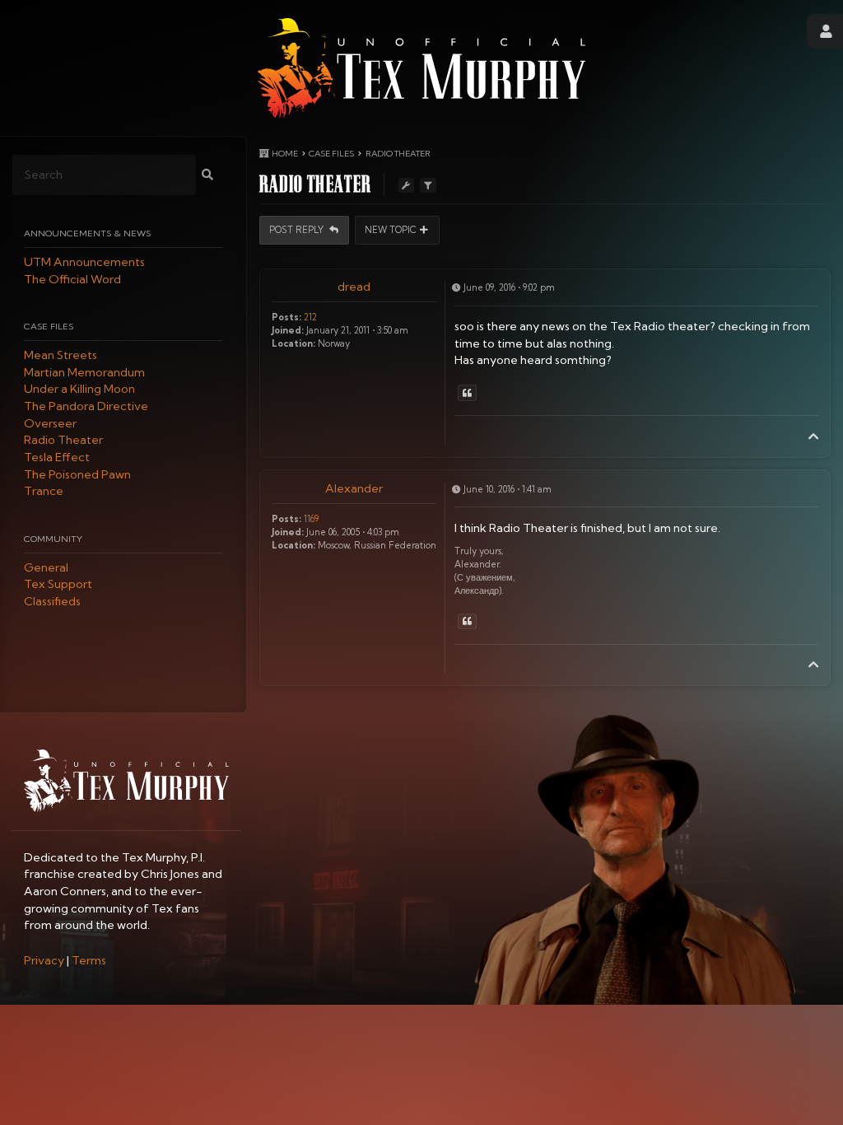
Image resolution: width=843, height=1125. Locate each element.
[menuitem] (44, 960)
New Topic (391, 230)
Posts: (286, 317)
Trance (43, 491)
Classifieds (52, 601)
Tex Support (58, 584)
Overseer (50, 423)
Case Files (48, 326)
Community (53, 538)
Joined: (288, 330)
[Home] (421, 68)
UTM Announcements (84, 261)
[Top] (813, 436)
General (46, 567)
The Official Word (72, 279)
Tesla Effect (57, 457)
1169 (311, 519)
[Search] (207, 175)
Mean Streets (60, 355)
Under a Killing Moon (79, 389)
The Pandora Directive (86, 406)
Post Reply (297, 230)
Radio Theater (63, 440)
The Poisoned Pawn (77, 474)
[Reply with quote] (467, 392)
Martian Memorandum (84, 372)
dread (354, 286)
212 (310, 317)
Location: (293, 343)
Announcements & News (87, 233)
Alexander (354, 488)
